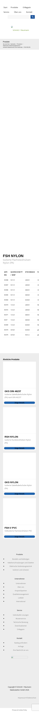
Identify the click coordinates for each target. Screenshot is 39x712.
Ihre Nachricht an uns (20, 650)
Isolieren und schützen (21, 570)
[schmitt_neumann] (19, 31)
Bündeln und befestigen (20, 559)
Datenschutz (31, 698)
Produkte (14, 7)
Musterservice (21, 618)
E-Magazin (27, 7)
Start (5, 7)
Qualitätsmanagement (21, 594)
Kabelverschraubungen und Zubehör (21, 563)
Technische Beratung (20, 622)
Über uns (18, 12)
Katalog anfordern (20, 643)
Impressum (22, 698)
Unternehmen (21, 583)
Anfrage (21, 646)
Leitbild (20, 598)
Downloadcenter (21, 626)
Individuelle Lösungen (21, 615)
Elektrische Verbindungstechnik (21, 566)
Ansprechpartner (21, 591)
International (20, 601)
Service (7, 12)
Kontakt (29, 12)
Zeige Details (19, 403)
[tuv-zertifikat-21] (19, 664)
